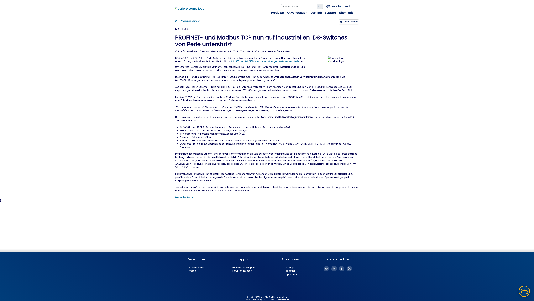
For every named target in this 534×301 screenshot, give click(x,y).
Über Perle (346, 13)
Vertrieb (316, 13)
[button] (334, 6)
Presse (192, 270)
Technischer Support (243, 267)
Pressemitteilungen (190, 21)
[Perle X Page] (349, 268)
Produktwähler (196, 267)
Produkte (277, 13)
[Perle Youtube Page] (326, 268)
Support (330, 13)
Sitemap (289, 267)
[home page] (176, 21)
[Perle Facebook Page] (341, 268)
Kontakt (349, 6)
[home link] (189, 8)
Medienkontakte (184, 197)
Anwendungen (297, 13)
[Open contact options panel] (524, 291)
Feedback (289, 270)
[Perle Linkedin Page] (334, 268)
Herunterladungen (242, 270)
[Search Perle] (320, 6)
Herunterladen (350, 21)
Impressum (290, 274)
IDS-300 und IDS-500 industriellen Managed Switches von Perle (265, 61)
